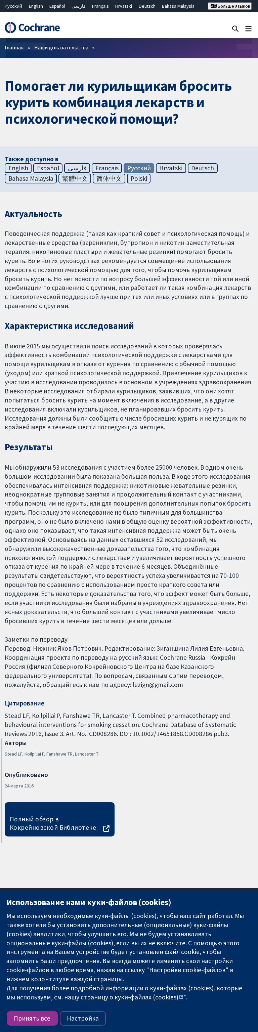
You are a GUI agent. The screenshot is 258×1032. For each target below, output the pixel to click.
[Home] (32, 27)
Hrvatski (123, 6)
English (36, 6)
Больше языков (233, 6)
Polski (139, 178)
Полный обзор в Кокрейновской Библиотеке (53, 823)
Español (57, 6)
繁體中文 (75, 178)
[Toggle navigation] (248, 28)
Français (100, 6)
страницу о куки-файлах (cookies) (129, 997)
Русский (13, 6)
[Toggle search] (235, 28)
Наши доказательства (61, 47)
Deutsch (147, 6)
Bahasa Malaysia (178, 6)
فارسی (79, 6)
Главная (14, 47)
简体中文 (109, 178)
